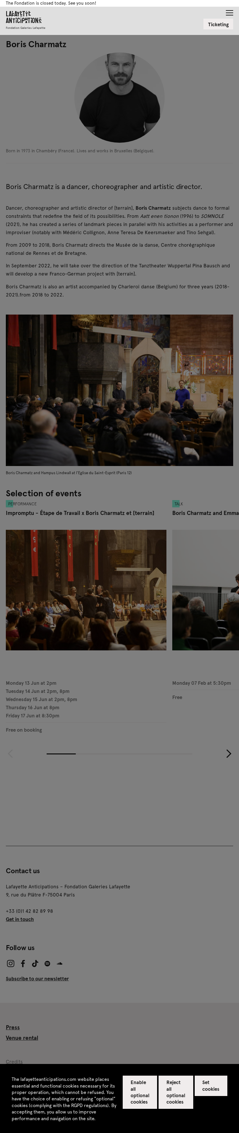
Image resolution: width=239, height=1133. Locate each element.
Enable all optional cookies (140, 1092)
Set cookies (210, 1085)
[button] (229, 11)
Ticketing (218, 24)
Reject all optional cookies (175, 1092)
